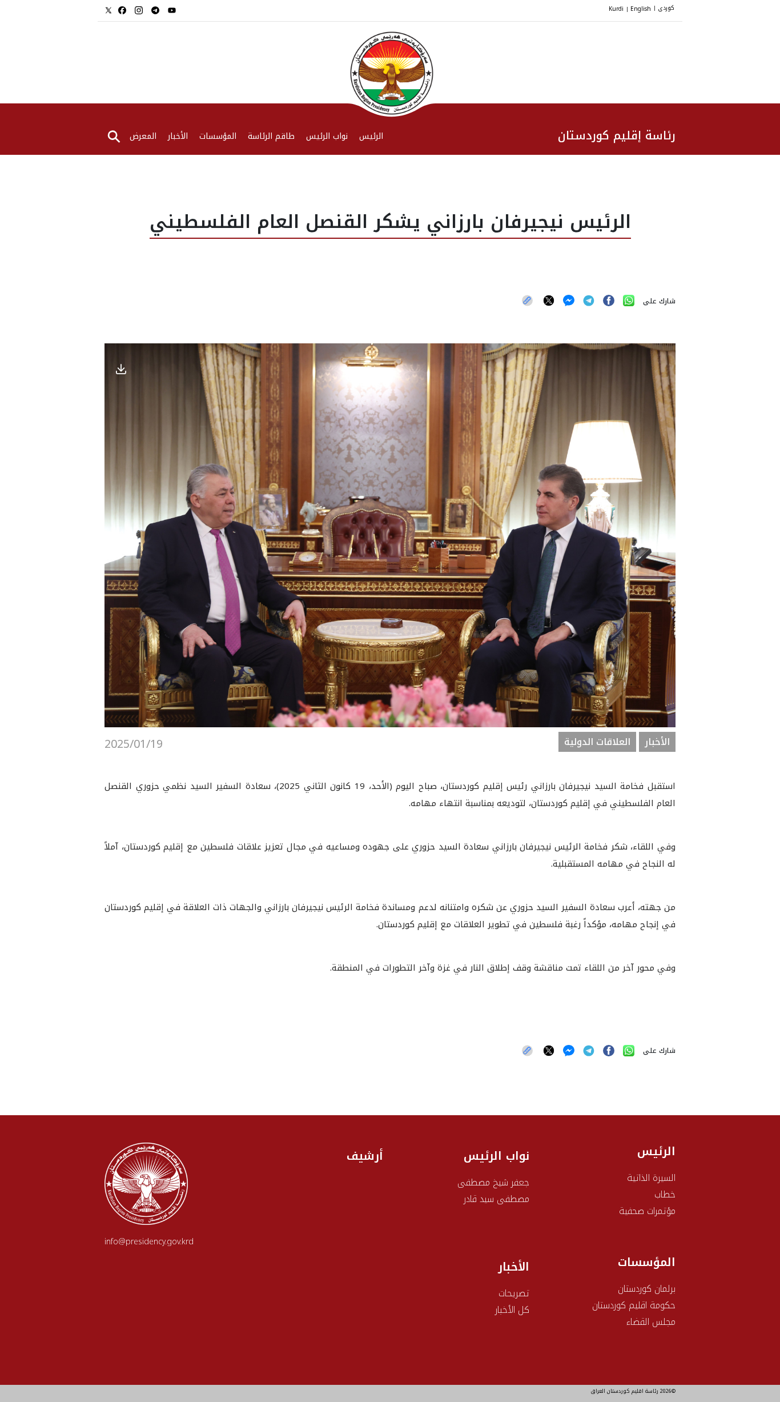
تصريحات (513, 1293)
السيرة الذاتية (651, 1178)
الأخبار (178, 137)
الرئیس (371, 137)
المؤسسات (217, 137)
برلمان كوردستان (647, 1288)
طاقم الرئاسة (271, 137)
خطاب (665, 1194)
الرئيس (656, 1151)
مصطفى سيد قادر (496, 1199)
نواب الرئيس (327, 137)
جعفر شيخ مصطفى (493, 1182)
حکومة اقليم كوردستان (634, 1305)
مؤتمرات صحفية (647, 1211)
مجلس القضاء (651, 1322)
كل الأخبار (512, 1310)
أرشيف (365, 1156)
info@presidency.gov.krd (149, 1241)
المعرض (143, 137)
